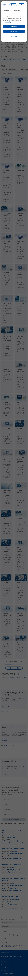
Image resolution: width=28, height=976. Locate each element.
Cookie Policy (8, 22)
